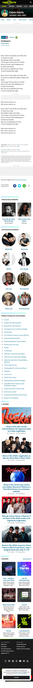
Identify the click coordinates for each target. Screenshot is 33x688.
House (19, 15)
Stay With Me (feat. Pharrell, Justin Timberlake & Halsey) (14, 384)
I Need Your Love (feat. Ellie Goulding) (15, 357)
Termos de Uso (20, 646)
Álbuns (9, 20)
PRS (18, 146)
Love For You (8, 374)
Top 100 (11, 6)
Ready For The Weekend (11, 398)
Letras (2, 20)
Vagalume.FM (27, 559)
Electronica (13, 15)
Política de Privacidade (23, 649)
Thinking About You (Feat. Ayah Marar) (15, 368)
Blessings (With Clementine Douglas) (14, 380)
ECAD (2, 151)
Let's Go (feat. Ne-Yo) (10, 365)
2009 (9, 149)
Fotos (14, 20)
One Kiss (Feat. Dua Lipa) (11, 344)
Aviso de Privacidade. (20, 674)
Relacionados (22, 20)
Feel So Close (8, 332)
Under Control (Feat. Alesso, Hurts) (14, 389)
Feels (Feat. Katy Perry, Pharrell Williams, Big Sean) (15, 361)
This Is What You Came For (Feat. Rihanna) (16, 335)
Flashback (7, 371)
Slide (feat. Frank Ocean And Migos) (14, 354)
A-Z (25, 6)
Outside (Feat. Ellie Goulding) (12, 323)
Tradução (11, 37)
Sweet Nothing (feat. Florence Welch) (15, 341)
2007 (18, 149)
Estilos (19, 6)
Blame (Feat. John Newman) (12, 326)
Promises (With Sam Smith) (12, 338)
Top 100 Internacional (7, 651)
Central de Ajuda (21, 644)
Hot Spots (4, 646)
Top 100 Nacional (6, 649)
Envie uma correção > (20, 180)
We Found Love (10, 392)
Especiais (3, 644)
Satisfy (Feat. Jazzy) (10, 377)
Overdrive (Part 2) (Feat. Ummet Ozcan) (15, 395)
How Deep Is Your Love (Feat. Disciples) (15, 329)
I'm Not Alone (8, 351)
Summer (6, 320)
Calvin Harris (16, 12)
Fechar (16, 677)
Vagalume (9, 2)
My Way (6, 347)
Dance (24, 15)
